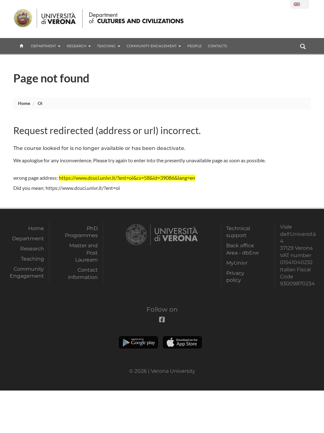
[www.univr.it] (45, 18)
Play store (138, 342)
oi (40, 103)
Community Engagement (152, 46)
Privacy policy (235, 276)
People (194, 46)
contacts (217, 46)
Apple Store (182, 342)
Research (76, 46)
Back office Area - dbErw (242, 248)
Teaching (106, 46)
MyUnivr (236, 263)
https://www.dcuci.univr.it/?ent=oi (83, 188)
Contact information (83, 273)
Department (43, 46)
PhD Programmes (81, 231)
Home (24, 103)
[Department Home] (134, 18)
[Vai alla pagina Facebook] (282, 4)
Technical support (238, 231)
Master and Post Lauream (83, 252)
